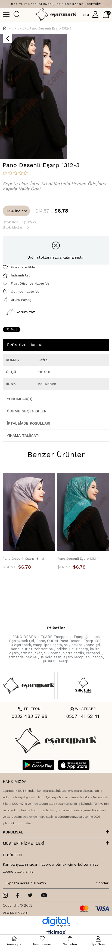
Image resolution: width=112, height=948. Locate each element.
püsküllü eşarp (55, 661)
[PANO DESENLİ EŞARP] (25, 28)
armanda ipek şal (23, 657)
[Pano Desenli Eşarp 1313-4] (83, 512)
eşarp (37, 645)
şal (66, 645)
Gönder (101, 883)
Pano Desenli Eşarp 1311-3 (23, 559)
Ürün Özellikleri (24, 345)
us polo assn (50, 657)
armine (27, 653)
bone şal (93, 645)
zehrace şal (44, 649)
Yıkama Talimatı (23, 435)
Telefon (29, 709)
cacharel (93, 653)
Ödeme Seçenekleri (27, 411)
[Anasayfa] (9, 28)
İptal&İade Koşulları (28, 423)
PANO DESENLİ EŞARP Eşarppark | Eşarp (47, 637)
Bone (40, 641)
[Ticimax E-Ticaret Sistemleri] (56, 933)
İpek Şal (27, 641)
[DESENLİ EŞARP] (20, 28)
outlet (26, 649)
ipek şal (77, 645)
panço (97, 657)
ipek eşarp (53, 645)
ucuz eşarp (78, 649)
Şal (88, 637)
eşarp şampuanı (77, 657)
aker (38, 653)
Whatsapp (83, 709)
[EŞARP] (15, 28)
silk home (52, 653)
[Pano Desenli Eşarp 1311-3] (29, 512)
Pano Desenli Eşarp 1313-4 (78, 559)
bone (15, 649)
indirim (61, 649)
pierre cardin (73, 653)
